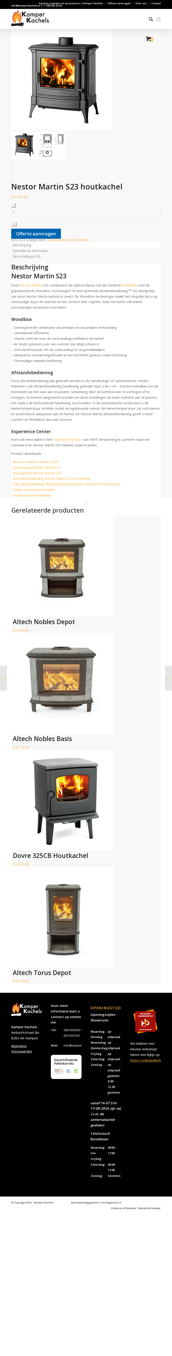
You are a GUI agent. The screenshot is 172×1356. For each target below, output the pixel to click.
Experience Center (67, 439)
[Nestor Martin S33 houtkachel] (168, 678)
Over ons (141, 3)
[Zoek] (148, 19)
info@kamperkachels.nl (80, 1045)
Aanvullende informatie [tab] (30, 250)
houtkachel (129, 285)
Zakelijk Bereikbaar (149, 1208)
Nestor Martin (78, 239)
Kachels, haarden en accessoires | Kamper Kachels (71, 3)
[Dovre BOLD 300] (3, 678)
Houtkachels (56, 239)
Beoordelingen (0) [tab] (27, 256)
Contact (156, 3)
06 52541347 (72, 1036)
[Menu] (158, 19)
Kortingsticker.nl (111, 1202)
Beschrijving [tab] (22, 245)
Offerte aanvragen (119, 3)
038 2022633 (72, 1030)
